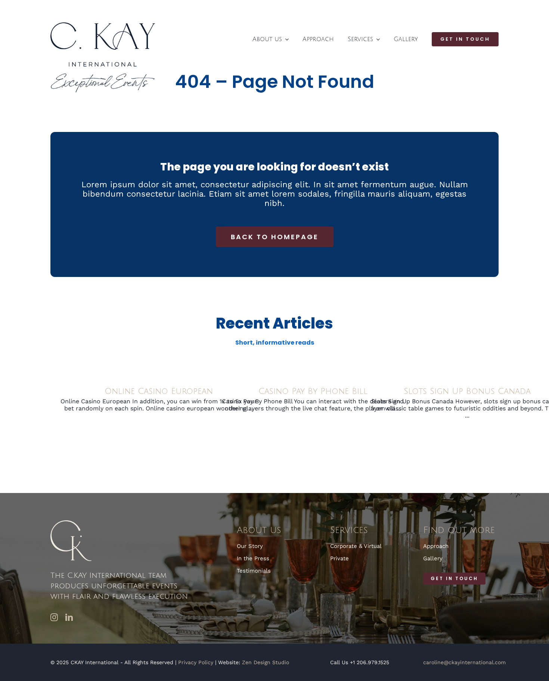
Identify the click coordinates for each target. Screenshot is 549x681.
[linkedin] (69, 617)
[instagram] (54, 617)
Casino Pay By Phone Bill (312, 391)
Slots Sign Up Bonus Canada (467, 391)
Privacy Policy (195, 662)
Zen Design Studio (265, 662)
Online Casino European (159, 391)
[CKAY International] (102, 25)
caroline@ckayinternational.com (464, 662)
